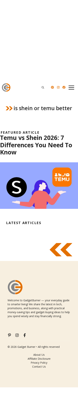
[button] (43, 87)
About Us (39, 354)
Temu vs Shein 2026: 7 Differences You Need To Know (36, 145)
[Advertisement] (39, 40)
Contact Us (39, 366)
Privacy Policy (39, 362)
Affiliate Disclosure (39, 358)
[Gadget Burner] (6, 87)
